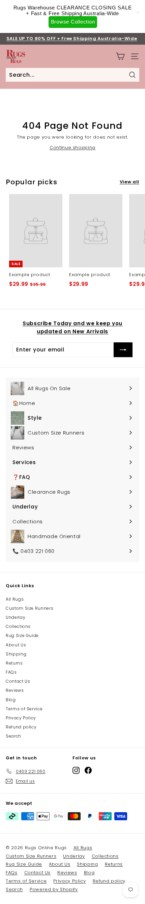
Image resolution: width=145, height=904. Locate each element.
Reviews (15, 690)
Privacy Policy (21, 718)
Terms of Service (24, 709)
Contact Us (18, 681)
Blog (11, 700)
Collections (18, 626)
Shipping (16, 654)
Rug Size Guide (22, 635)
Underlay (15, 617)
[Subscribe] (123, 349)
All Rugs (15, 599)
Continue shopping (72, 147)
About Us (16, 645)
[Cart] (120, 56)
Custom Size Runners (29, 608)
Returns (14, 663)
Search (13, 736)
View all (129, 182)
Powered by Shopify (54, 889)
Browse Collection (73, 22)
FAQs (11, 672)
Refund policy (21, 727)
